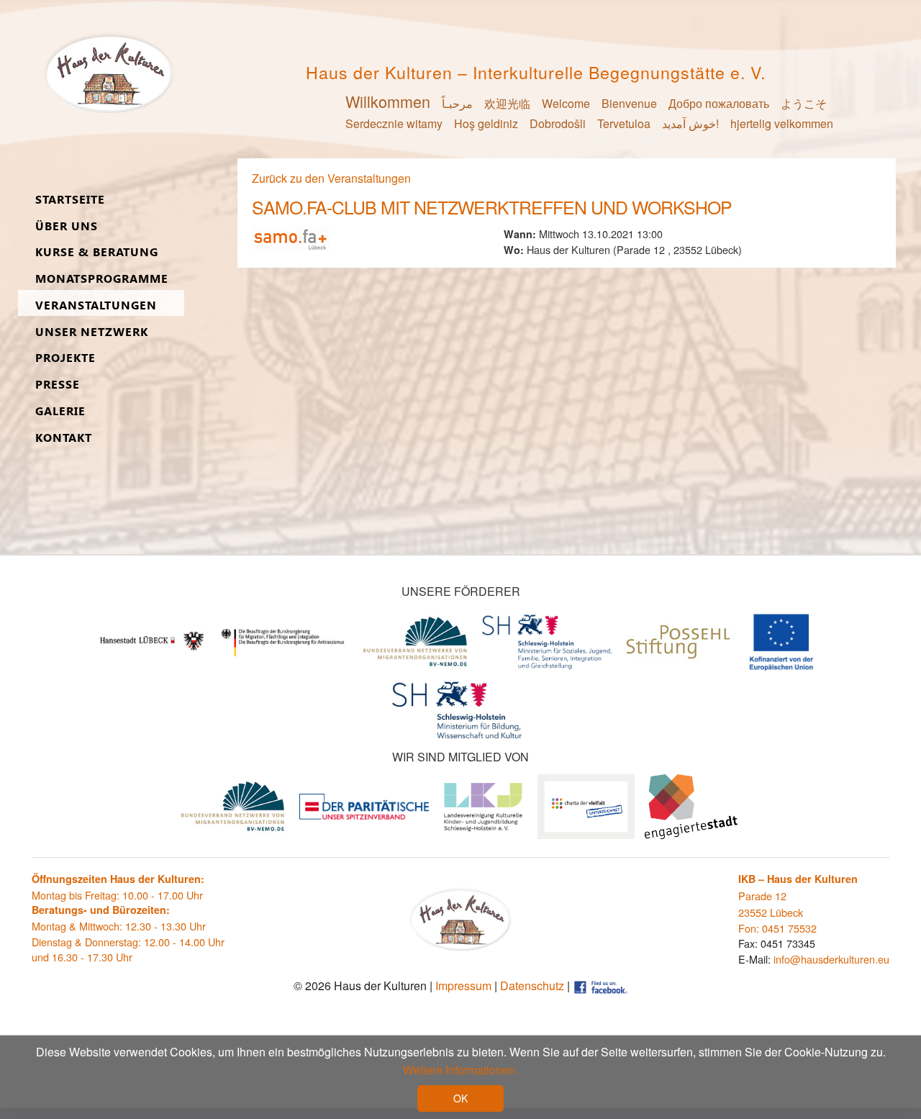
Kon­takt (63, 438)
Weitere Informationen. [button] (460, 1069)
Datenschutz (532, 985)
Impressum (463, 985)
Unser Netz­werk (91, 332)
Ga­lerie (60, 411)
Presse (57, 384)
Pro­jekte (65, 358)
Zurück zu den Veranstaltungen (331, 178)
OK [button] (460, 1098)
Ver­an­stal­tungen (96, 305)
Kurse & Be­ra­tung (96, 252)
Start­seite (70, 200)
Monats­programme (101, 279)
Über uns (66, 226)
